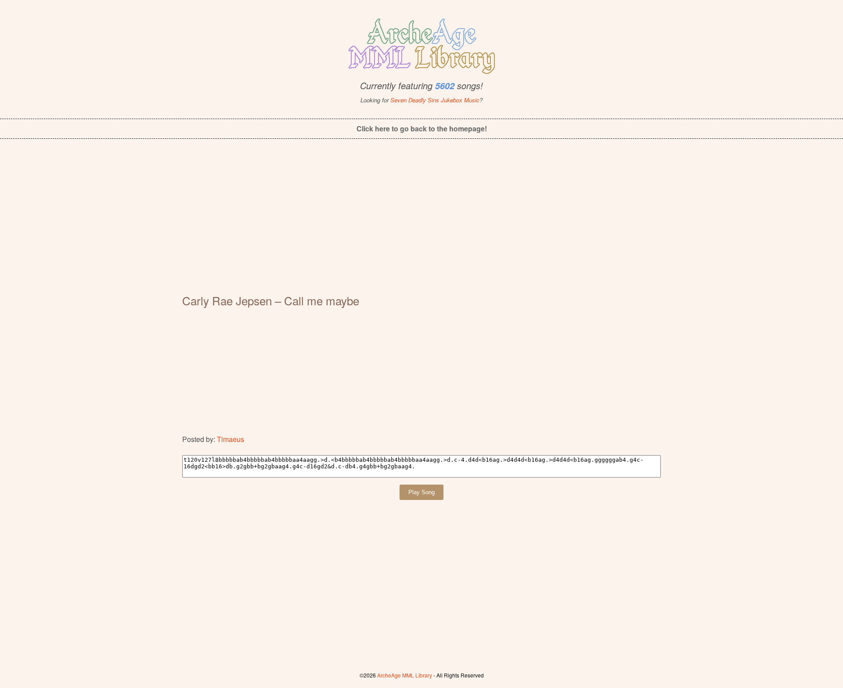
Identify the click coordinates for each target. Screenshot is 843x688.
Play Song (421, 492)
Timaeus (230, 439)
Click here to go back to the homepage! (422, 128)
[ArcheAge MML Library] (421, 43)
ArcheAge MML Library (404, 675)
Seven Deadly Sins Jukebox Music (434, 100)
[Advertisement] (421, 222)
